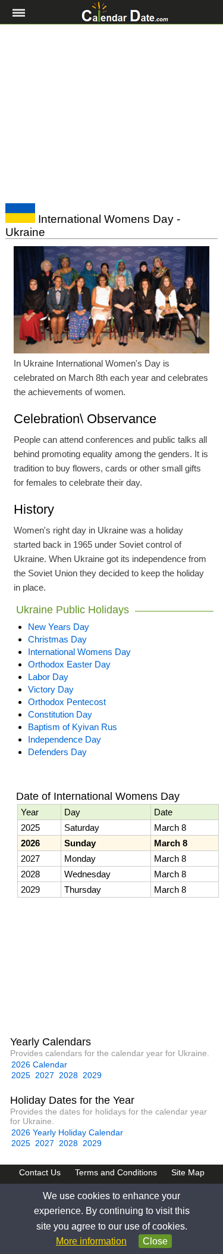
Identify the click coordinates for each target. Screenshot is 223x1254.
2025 (20, 1075)
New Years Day (58, 627)
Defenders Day (57, 752)
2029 (92, 1075)
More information (91, 1241)
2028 (68, 1075)
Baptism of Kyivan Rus (72, 727)
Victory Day (51, 689)
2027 (44, 1075)
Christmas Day (57, 639)
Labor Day (48, 677)
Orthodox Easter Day (69, 664)
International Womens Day (79, 652)
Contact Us (40, 1172)
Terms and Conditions (116, 1172)
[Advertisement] (111, 113)
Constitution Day (60, 714)
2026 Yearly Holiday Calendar (67, 1132)
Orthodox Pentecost (67, 702)
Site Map (188, 1172)
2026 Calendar (39, 1064)
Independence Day (64, 739)
